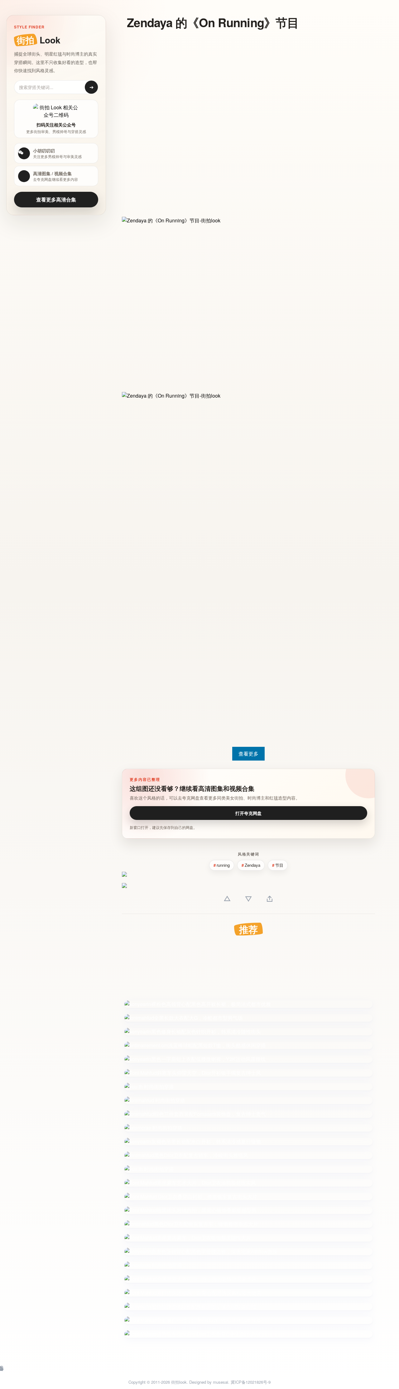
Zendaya (252, 865)
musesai (220, 1382)
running (223, 865)
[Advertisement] (208, 80)
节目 (279, 865)
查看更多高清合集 (56, 199)
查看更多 (248, 753)
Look (38, 39)
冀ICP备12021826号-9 (251, 1382)
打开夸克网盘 (248, 813)
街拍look (179, 1382)
